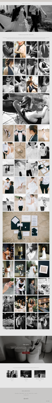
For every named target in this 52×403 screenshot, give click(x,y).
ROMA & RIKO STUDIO (26, 3)
